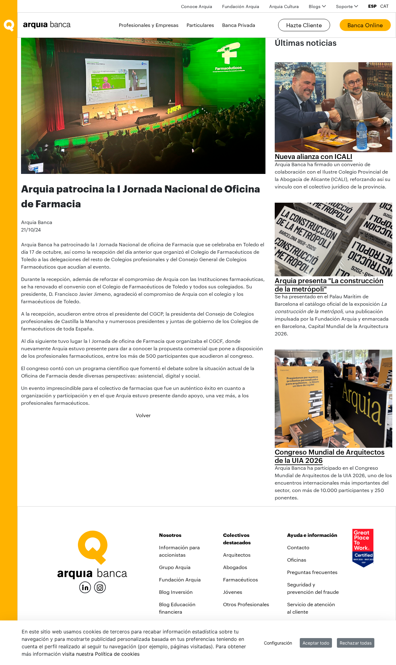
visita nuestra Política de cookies (101, 654)
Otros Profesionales (246, 604)
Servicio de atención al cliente (311, 608)
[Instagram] (100, 587)
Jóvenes (232, 592)
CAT (384, 6)
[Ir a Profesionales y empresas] (49, 25)
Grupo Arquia (175, 567)
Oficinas (296, 560)
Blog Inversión (176, 592)
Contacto (298, 547)
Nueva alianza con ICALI (313, 156)
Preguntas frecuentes (312, 572)
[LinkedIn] (85, 586)
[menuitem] (197, 6)
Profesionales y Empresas (149, 25)
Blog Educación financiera (177, 608)
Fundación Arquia (180, 579)
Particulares (200, 25)
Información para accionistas (179, 551)
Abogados (235, 567)
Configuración (278, 643)
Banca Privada (238, 25)
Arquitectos (237, 555)
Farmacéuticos (240, 579)
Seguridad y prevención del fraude (313, 588)
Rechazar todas (356, 643)
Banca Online (365, 25)
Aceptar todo (316, 643)
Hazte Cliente (304, 25)
